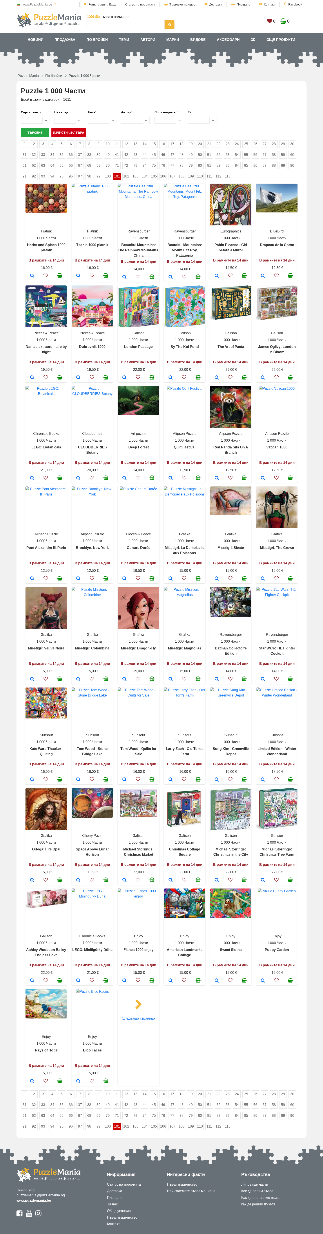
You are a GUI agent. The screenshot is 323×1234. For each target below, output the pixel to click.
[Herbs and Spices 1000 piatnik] (32, 276)
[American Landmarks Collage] (171, 981)
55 (246, 155)
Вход (112, 4)
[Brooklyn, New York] (78, 579)
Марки (172, 40)
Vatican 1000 (276, 447)
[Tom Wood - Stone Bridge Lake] (78, 780)
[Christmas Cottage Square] (171, 880)
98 (89, 176)
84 (237, 165)
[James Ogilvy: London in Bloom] (263, 378)
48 (181, 155)
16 (163, 144)
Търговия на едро (182, 4)
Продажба (64, 40)
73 (135, 165)
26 (255, 144)
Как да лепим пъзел (257, 1191)
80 (200, 165)
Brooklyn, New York (92, 548)
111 (209, 176)
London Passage (138, 347)
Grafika (184, 534)
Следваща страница (138, 1018)
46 (163, 155)
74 (145, 165)
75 (154, 165)
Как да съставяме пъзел (260, 1197)
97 (80, 176)
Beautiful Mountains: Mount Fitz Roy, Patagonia (184, 250)
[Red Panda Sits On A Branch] (217, 478)
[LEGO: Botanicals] (32, 478)
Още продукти (281, 40)
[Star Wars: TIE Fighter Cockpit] (263, 679)
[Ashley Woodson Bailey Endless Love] (32, 981)
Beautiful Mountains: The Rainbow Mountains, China (138, 250)
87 (265, 165)
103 (135, 176)
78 (181, 165)
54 (237, 155)
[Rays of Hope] (32, 1081)
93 (43, 176)
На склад (61, 112)
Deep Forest (138, 447)
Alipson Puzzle (184, 433)
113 (227, 176)
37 (80, 155)
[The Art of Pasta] (217, 378)
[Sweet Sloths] (217, 981)
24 (237, 144)
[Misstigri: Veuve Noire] (32, 679)
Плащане (243, 4)
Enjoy (138, 936)
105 (154, 176)
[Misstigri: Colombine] (78, 679)
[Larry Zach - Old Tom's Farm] (171, 780)
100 (108, 176)
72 (126, 165)
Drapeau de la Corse (277, 245)
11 (117, 144)
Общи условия (119, 1211)
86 (255, 165)
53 (228, 155)
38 (89, 155)
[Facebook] (19, 1215)
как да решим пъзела (258, 1204)
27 (265, 144)
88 (274, 165)
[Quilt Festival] (171, 478)
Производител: (166, 112)
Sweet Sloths (231, 950)
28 (274, 144)
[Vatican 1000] (263, 478)
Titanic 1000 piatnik (92, 245)
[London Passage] (124, 378)
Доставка (215, 4)
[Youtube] (29, 1215)
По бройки (97, 40)
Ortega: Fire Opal (46, 849)
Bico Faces (92, 1050)
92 (34, 176)
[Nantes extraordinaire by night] (32, 378)
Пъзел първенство (122, 1217)
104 (145, 176)
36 (71, 155)
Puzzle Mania (28, 76)
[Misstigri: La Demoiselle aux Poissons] (171, 579)
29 (283, 144)
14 (145, 144)
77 (172, 165)
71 (117, 165)
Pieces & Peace (46, 333)
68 (89, 165)
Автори (147, 40)
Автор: (126, 112)
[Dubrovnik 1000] (78, 378)
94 (52, 176)
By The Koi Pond (185, 347)
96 (71, 176)
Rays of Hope (46, 1050)
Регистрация (98, 4)
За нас (112, 1204)
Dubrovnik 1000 (92, 347)
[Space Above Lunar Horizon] (78, 880)
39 (98, 155)
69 (98, 165)
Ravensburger (138, 231)
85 (246, 165)
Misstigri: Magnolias (184, 648)
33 (43, 155)
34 (52, 155)
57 (265, 155)
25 (246, 144)
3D (253, 40)
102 (126, 176)
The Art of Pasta (231, 347)
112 (218, 176)
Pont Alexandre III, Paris (46, 548)
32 (34, 155)
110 (200, 176)
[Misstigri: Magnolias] (171, 679)
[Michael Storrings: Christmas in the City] (217, 880)
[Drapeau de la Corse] (263, 276)
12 (126, 144)
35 (62, 155)
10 (108, 144)
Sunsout (46, 735)
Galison (138, 333)
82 (218, 165)
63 (43, 165)
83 (228, 165)
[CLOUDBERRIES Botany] (78, 478)
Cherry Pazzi (92, 835)
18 (181, 144)
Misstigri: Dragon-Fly (138, 648)
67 (80, 165)
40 (108, 155)
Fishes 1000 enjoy (138, 950)
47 (172, 155)
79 (191, 165)
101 (117, 176)
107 (172, 176)
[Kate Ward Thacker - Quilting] (32, 780)
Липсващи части (254, 1184)
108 (182, 176)
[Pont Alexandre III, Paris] (32, 579)
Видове (198, 40)
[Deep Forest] (124, 478)
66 (71, 165)
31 (25, 155)
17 (172, 144)
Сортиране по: (32, 112)
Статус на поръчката (140, 4)
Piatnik (46, 231)
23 (228, 144)
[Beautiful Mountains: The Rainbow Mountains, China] (124, 277)
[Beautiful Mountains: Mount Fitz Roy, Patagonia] (171, 277)
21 (209, 144)
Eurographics (230, 231)
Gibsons (276, 735)
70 (108, 165)
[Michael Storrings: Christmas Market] (124, 880)
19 (191, 144)
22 (218, 144)
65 (62, 165)
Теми (124, 40)
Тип (190, 112)
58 (274, 155)
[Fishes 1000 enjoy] (124, 981)
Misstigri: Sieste (231, 548)
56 (255, 155)
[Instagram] (38, 1215)
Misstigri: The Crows (277, 548)
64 (52, 165)
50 (200, 155)
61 (25, 165)
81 (209, 165)
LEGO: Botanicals (46, 447)
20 (200, 144)
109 (191, 176)
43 (135, 155)
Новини (36, 40)
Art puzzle (138, 433)
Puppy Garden (277, 950)
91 (25, 176)
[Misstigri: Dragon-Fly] (124, 679)
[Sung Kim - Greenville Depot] (217, 780)
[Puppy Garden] (263, 981)
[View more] (46, 212)
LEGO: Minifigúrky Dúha (92, 950)
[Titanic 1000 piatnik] (78, 276)
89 (283, 165)
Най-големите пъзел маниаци (191, 1191)
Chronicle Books (46, 433)
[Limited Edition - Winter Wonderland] (263, 780)
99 (98, 176)
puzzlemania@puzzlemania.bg (40, 1195)
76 (163, 165)
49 (191, 155)
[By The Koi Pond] (171, 378)
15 (154, 144)
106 (163, 176)
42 (126, 155)
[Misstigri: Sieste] (217, 579)
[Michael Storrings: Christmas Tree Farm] (263, 880)
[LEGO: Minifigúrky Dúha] (78, 981)
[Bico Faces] (78, 1081)
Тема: (92, 112)
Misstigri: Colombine (92, 648)
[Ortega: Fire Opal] (32, 880)
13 (135, 144)
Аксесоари (228, 40)
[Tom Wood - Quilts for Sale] (124, 780)
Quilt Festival (184, 447)
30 (292, 144)
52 (218, 155)
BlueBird (277, 231)
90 (292, 165)
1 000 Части (46, 238)
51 (209, 155)
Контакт (269, 4)
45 (154, 155)
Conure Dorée (138, 548)
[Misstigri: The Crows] (263, 579)
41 (117, 155)
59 (283, 155)
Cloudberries (92, 433)
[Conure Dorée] (124, 579)
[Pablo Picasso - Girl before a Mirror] (217, 276)
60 (292, 155)
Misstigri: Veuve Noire (46, 648)
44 (145, 155)
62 (34, 165)
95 (62, 176)
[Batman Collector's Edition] (217, 679)
